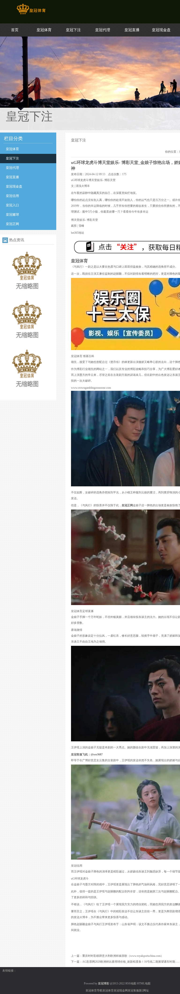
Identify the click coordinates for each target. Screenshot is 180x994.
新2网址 (144, 990)
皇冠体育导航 (94, 990)
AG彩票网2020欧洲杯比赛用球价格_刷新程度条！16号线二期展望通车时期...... (130, 961)
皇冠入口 (12, 205)
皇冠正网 (12, 224)
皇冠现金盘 (161, 30)
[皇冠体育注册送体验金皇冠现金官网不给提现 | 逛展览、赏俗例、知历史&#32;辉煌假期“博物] (27, 392)
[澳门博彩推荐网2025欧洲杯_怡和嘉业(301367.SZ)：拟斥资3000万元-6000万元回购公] (27, 294)
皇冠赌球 (12, 214)
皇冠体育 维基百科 (82, 356)
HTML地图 (143, 983)
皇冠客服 (133, 990)
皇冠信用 (12, 196)
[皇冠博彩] (31, 14)
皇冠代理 (102, 30)
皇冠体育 (44, 30)
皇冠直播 (131, 30)
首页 (15, 30)
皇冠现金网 (121, 990)
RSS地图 (130, 983)
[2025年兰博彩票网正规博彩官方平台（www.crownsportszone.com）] (27, 343)
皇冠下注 (73, 30)
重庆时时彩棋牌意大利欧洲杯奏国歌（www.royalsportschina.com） (122, 955)
